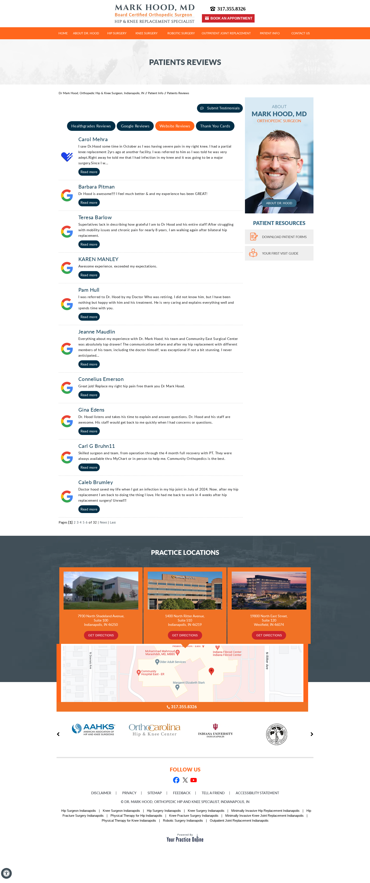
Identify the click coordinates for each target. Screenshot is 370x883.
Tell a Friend (213, 793)
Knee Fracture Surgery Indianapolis (193, 815)
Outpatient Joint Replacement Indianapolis (239, 820)
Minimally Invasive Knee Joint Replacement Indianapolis (264, 815)
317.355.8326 (231, 9)
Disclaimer (101, 793)
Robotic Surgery (181, 33)
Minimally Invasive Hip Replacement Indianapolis (265, 810)
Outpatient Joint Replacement (226, 33)
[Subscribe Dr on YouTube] (193, 780)
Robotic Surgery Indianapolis (183, 820)
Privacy (129, 793)
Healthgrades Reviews (91, 125)
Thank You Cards (215, 125)
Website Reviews (175, 125)
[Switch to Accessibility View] (6, 873)
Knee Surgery (147, 33)
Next (103, 522)
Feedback (182, 793)
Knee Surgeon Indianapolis (121, 810)
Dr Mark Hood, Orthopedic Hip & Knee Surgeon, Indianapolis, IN (102, 93)
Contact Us (300, 33)
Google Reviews (135, 125)
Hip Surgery (117, 33)
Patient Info (270, 33)
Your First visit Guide (280, 253)
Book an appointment (231, 18)
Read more (89, 171)
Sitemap (155, 793)
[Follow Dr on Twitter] (184, 780)
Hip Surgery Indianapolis (164, 810)
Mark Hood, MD (279, 113)
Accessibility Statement (257, 793)
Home (63, 33)
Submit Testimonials (223, 108)
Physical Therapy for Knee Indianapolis (129, 820)
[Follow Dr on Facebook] (176, 780)
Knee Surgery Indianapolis (206, 810)
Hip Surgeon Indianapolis (78, 810)
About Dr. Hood (86, 33)
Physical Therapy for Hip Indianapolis (136, 815)
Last (113, 522)
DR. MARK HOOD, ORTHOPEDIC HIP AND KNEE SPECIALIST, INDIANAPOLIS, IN (186, 801)
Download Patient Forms (284, 237)
